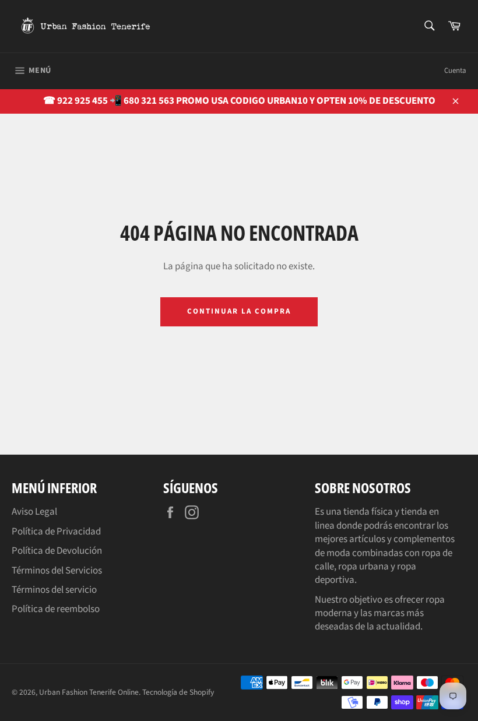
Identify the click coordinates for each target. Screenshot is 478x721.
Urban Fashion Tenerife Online (89, 692)
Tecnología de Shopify (178, 692)
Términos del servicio (54, 590)
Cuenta (455, 70)
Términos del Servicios (57, 571)
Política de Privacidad (56, 532)
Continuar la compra (238, 311)
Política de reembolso (56, 609)
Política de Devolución (57, 551)
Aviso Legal (34, 512)
